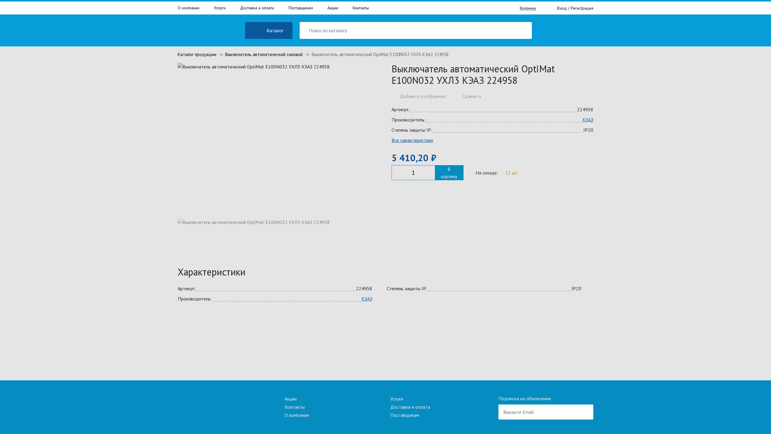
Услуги (220, 8)
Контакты (361, 8)
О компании (188, 8)
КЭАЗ (587, 120)
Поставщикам (301, 8)
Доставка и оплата (257, 8)
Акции (332, 8)
